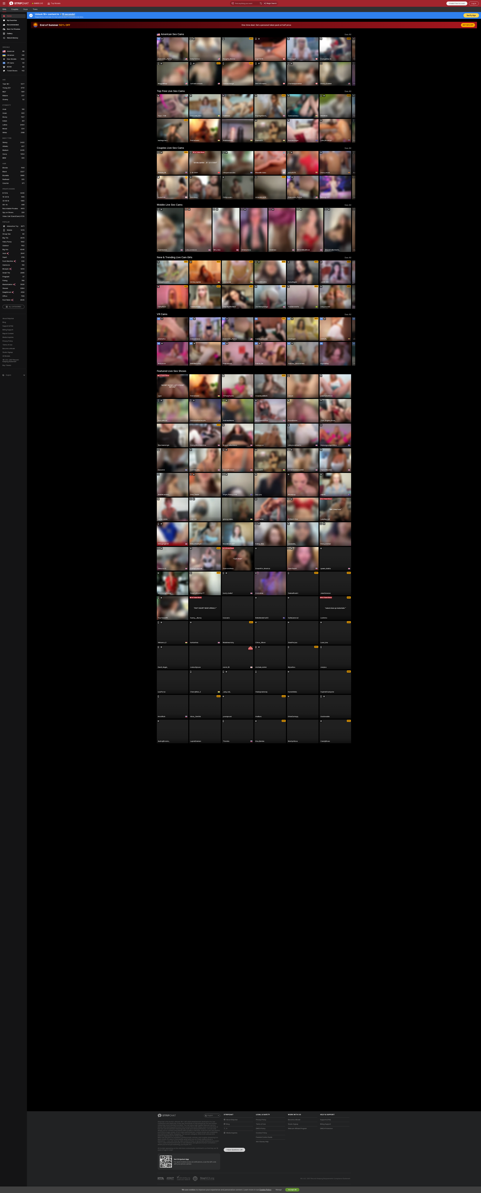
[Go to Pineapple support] (195, 1178)
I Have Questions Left (234, 1150)
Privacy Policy (8, 341)
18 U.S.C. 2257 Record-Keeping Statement (11, 360)
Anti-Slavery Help (262, 1142)
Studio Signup (8, 352)
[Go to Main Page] (19, 3)
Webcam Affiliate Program (297, 1128)
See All (348, 34)
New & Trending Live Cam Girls (174, 257)
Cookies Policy (261, 1133)
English (210, 1115)
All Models (6, 356)
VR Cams (162, 314)
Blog (4, 322)
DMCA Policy (260, 1128)
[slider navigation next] (349, 61)
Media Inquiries (8, 337)
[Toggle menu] (4, 3)
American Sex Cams (172, 34)
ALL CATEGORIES (15, 307)
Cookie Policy (265, 1190)
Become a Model (9, 348)
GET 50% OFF (468, 25)
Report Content (8, 333)
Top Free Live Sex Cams (171, 91)
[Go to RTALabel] (161, 1178)
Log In (473, 3)
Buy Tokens (7, 365)
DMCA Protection (326, 1128)
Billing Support (8, 330)
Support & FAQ (8, 326)
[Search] (261, 3)
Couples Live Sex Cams (170, 147)
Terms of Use (7, 345)
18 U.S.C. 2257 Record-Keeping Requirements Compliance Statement (325, 1178)
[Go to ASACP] (170, 1178)
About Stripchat (8, 318)
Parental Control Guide (264, 1137)
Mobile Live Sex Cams (170, 204)
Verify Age (471, 15)
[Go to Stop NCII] (207, 1178)
